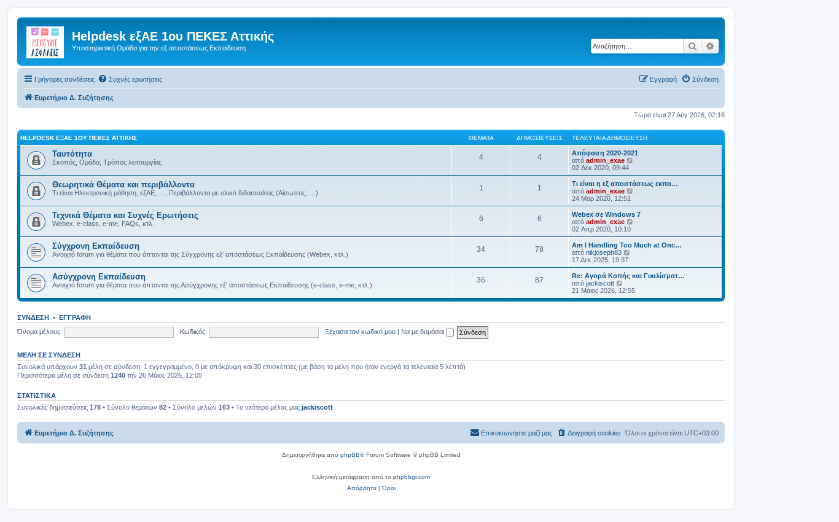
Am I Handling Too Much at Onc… (627, 245)
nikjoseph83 (604, 252)
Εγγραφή (75, 317)
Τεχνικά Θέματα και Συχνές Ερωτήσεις (125, 215)
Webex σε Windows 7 (606, 214)
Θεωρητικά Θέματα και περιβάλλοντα (123, 184)
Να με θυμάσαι (423, 331)
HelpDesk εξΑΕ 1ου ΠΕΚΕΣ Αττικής (78, 137)
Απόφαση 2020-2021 (605, 153)
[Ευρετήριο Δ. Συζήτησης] (46, 40)
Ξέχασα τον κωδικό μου (360, 331)
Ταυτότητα (72, 153)
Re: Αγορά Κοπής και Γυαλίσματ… (628, 275)
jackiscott (600, 283)
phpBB (350, 454)
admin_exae (605, 160)
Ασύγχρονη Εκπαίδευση (99, 276)
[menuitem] (130, 79)
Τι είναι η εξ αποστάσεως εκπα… (625, 183)
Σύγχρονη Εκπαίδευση (95, 246)
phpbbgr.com (411, 476)
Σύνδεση (33, 317)
